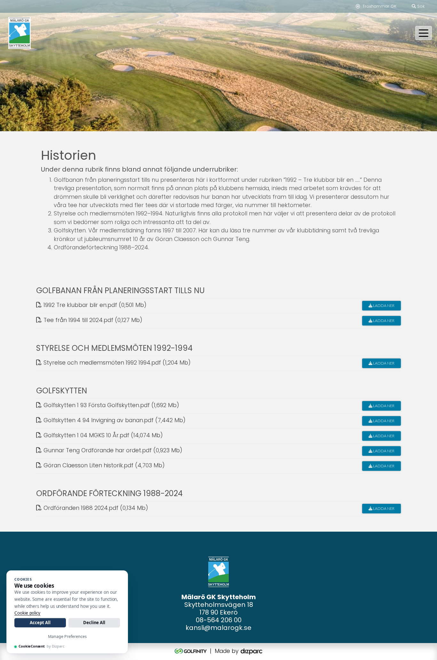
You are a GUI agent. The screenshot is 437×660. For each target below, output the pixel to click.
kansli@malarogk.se (218, 627)
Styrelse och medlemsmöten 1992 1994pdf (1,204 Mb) (116, 362)
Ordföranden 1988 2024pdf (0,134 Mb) (95, 508)
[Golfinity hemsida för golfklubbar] (191, 651)
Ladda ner (383, 305)
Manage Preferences (67, 636)
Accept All (40, 622)
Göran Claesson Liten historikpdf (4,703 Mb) (103, 465)
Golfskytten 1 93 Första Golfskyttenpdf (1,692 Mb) (110, 405)
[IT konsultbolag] (251, 651)
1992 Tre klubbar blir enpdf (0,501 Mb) (94, 305)
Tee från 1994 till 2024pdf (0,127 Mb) (92, 320)
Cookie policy (27, 613)
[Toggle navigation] (423, 33)
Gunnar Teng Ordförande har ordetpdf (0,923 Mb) (112, 450)
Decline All (94, 622)
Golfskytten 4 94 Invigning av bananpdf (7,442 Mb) (114, 420)
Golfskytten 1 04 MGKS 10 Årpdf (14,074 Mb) (102, 435)
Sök (420, 6)
